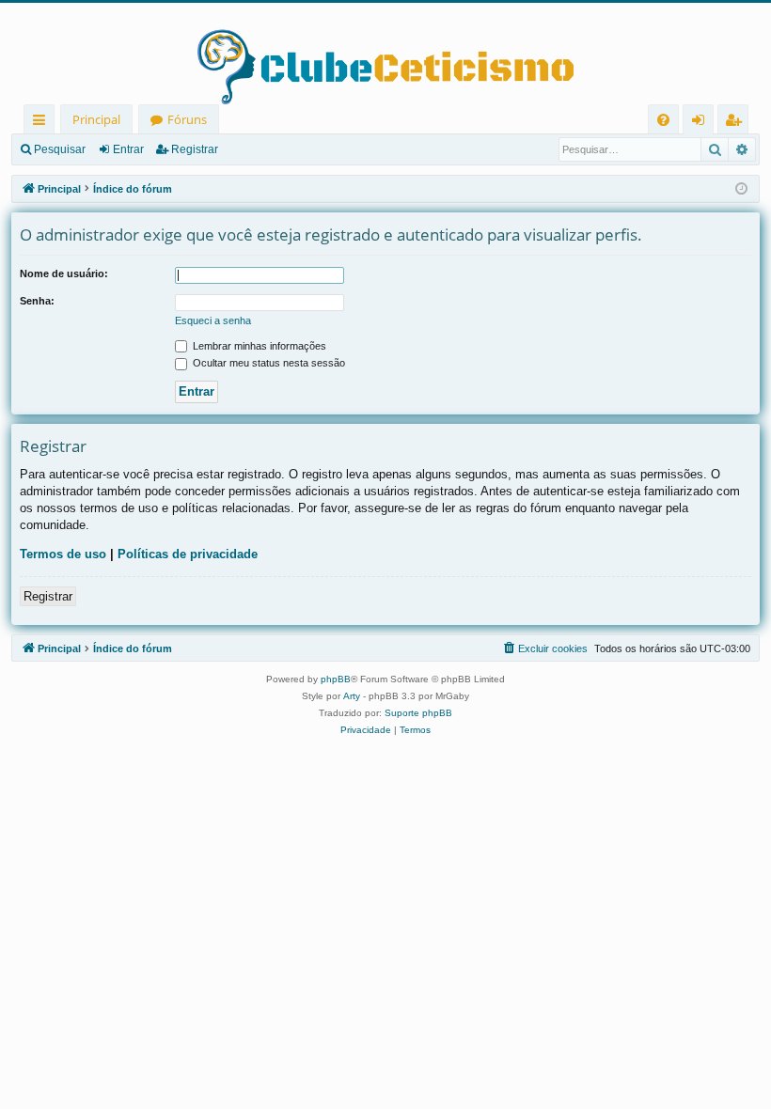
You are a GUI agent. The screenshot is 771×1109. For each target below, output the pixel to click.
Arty (351, 696)
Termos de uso (63, 554)
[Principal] (385, 53)
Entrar (128, 149)
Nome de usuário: (64, 273)
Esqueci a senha (213, 320)
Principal (96, 119)
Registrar (194, 149)
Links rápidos (43, 122)
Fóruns (187, 119)
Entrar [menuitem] (703, 122)
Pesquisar (60, 149)
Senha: (37, 300)
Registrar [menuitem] (737, 122)
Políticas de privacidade (188, 554)
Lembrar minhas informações (258, 345)
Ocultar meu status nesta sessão (267, 362)
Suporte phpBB (418, 713)
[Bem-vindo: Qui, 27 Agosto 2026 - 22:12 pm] (741, 189)
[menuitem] (663, 119)
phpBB (336, 679)
